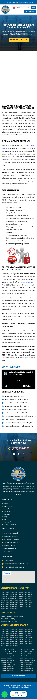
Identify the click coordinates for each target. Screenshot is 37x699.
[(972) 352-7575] (12, 694)
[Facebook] (14, 454)
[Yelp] (18, 454)
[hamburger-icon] (33, 7)
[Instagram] (23, 454)
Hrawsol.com (25, 687)
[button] (4, 694)
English (18, 7)
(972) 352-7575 (20, 693)
